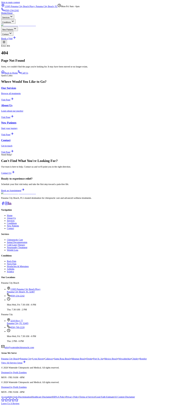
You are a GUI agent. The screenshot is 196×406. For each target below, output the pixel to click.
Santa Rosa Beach (62, 359)
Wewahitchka (124, 359)
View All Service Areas (11, 363)
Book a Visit (6, 38)
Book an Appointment (11, 190)
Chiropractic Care (15, 239)
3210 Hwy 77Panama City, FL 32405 (17, 322)
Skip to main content (10, 2)
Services (6, 17)
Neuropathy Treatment (17, 247)
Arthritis (10, 269)
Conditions (6, 22)
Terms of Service (87, 397)
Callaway (49, 359)
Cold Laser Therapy (16, 245)
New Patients (7, 30)
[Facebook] (3, 204)
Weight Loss (12, 250)
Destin (89, 359)
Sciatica (10, 271)
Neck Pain (11, 264)
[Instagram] (6, 204)
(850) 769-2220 (17, 327)
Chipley (135, 359)
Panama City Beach (10, 359)
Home (4, 13)
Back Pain (11, 261)
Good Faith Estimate (104, 397)
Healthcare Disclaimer (42, 397)
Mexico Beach (111, 359)
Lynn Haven (38, 359)
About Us (11, 218)
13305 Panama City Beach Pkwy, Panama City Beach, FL (31, 6)
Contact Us (6, 173)
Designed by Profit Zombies (14, 372)
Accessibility (7, 397)
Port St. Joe (98, 359)
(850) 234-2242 (12, 10)
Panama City (26, 359)
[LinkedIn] (9, 204)
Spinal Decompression (17, 242)
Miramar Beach (78, 359)
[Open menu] (4, 42)
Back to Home (11, 73)
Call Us (24, 73)
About (9, 13)
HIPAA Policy (58, 397)
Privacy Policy (72, 397)
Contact (5, 34)
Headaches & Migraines (18, 266)
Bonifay (143, 359)
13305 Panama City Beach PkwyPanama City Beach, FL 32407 (23, 290)
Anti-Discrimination (22, 397)
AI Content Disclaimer (124, 397)
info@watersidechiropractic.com (19, 347)
